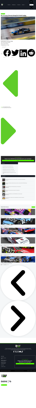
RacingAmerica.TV (3, 401)
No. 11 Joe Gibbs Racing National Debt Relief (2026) (7, 244)
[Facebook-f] (14, 352)
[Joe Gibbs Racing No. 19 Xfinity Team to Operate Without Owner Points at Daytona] (3, 198)
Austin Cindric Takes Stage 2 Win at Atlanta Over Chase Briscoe (12, 190)
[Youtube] (20, 352)
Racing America (3, 399)
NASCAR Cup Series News (3, 358)
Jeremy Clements (4, 47)
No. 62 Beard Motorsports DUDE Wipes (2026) (6, 225)
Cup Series (9, 4)
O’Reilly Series (13, 4)
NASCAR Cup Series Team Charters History (8, 167)
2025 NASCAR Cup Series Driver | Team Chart (8, 169)
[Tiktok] (22, 352)
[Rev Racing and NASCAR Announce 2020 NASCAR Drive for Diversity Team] (3, 194)
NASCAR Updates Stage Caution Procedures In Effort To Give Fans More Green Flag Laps (15, 179)
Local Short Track (3, 366)
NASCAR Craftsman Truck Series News (3, 363)
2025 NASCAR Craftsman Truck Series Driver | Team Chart (9, 173)
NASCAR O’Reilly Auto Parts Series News (4, 360)
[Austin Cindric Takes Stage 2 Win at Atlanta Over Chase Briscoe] (3, 190)
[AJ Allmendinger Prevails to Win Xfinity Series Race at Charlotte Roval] (3, 187)
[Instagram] (18, 352)
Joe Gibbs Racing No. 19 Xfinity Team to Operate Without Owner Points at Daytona (14, 197)
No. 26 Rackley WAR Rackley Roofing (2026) (6, 263)
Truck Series (18, 4)
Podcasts (23, 4)
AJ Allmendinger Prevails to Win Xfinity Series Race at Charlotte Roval (13, 186)
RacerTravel (2, 404)
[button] (31, 2)
